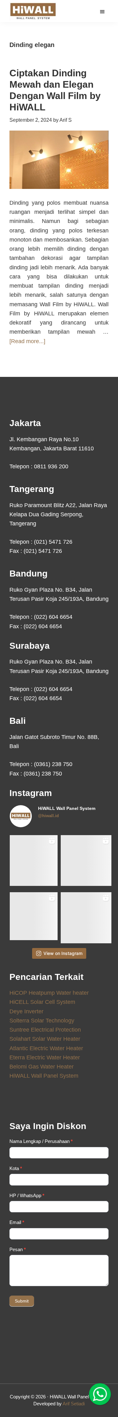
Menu (103, 11)
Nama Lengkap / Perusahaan (41, 1141)
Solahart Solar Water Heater (44, 1039)
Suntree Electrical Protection (45, 1030)
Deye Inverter (26, 1011)
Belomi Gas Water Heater (41, 1066)
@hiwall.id (48, 815)
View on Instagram (62, 953)
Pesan (17, 1249)
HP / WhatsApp (26, 1195)
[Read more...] (27, 342)
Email (16, 1222)
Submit (22, 1300)
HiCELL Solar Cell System (42, 1002)
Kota (15, 1168)
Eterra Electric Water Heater (44, 1057)
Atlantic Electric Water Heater (46, 1048)
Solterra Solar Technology (41, 1020)
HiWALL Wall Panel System (43, 1076)
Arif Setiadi (74, 1403)
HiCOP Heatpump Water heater (49, 993)
